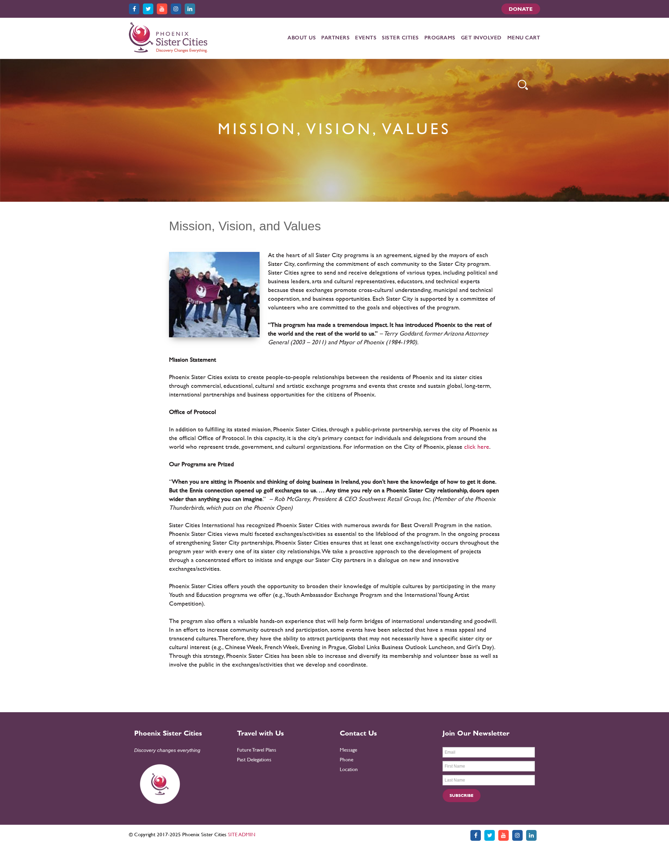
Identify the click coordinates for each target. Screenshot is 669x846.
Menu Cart (523, 37)
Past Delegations (254, 759)
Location (349, 769)
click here (476, 446)
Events (365, 37)
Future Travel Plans (256, 749)
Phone (346, 759)
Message (348, 749)
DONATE (521, 9)
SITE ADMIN (241, 834)
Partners (335, 37)
